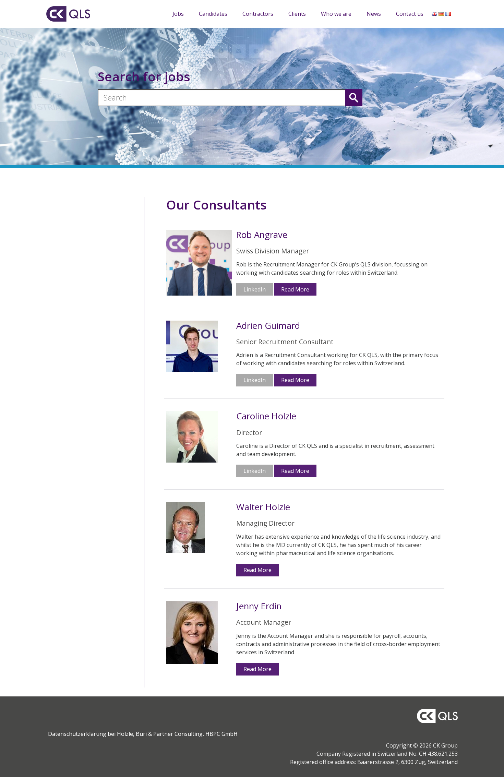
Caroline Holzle (266, 416)
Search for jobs (144, 76)
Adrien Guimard (268, 326)
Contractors (257, 13)
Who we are (336, 13)
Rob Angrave (261, 235)
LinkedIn (254, 289)
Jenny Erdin (258, 606)
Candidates (213, 13)
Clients (297, 13)
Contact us (409, 13)
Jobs (178, 13)
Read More (295, 289)
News (374, 13)
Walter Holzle (263, 507)
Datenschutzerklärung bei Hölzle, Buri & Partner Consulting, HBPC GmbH (143, 734)
